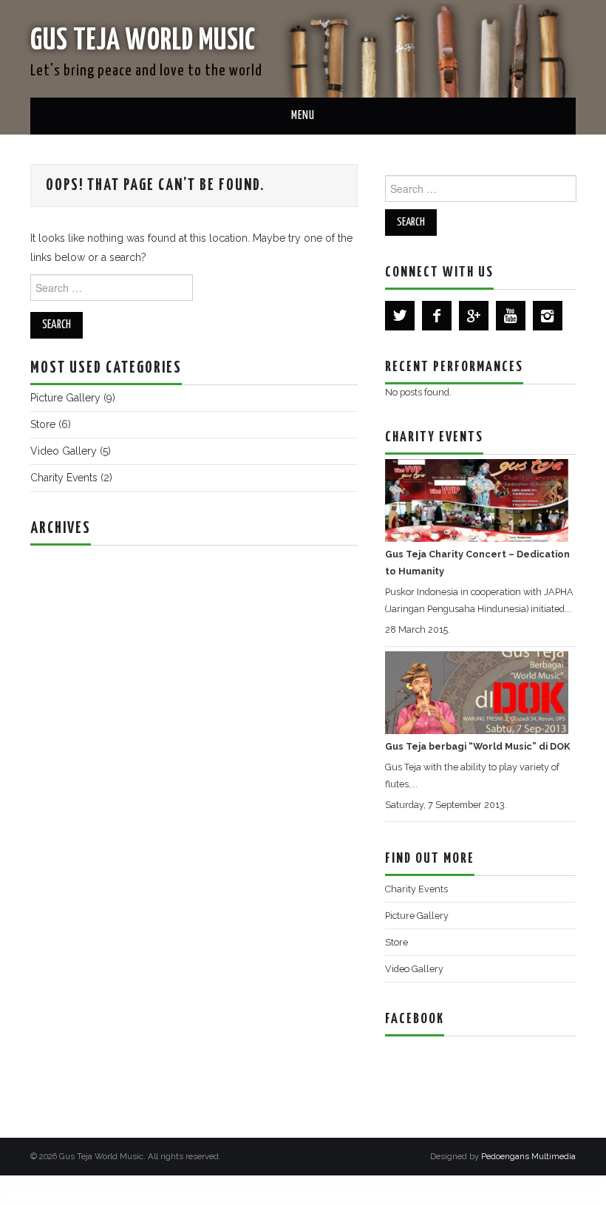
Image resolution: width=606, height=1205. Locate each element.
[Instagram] (547, 315)
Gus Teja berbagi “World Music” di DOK (477, 746)
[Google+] (473, 315)
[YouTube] (510, 315)
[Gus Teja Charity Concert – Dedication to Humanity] (476, 499)
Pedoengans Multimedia (528, 1156)
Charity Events (64, 477)
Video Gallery (63, 451)
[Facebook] (437, 315)
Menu (303, 115)
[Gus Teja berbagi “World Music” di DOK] (476, 691)
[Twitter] (400, 315)
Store (42, 424)
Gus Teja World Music (143, 41)
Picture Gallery (65, 398)
